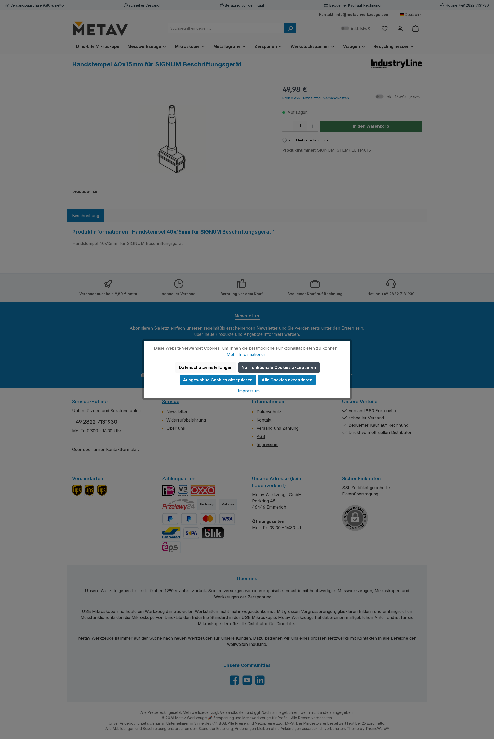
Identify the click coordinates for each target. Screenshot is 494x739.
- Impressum (247, 390)
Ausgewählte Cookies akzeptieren (218, 379)
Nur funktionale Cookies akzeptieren (279, 367)
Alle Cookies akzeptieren (287, 379)
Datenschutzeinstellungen (206, 367)
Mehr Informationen (246, 354)
